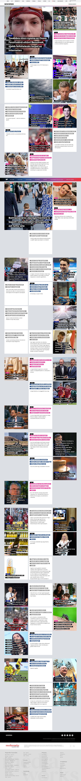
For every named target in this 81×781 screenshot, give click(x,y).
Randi (54, 1)
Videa (23, 1)
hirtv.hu (24, 765)
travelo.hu (44, 765)
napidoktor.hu (44, 762)
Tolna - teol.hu (8, 777)
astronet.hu (44, 754)
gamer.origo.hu (45, 759)
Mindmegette (17, 1)
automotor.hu (44, 756)
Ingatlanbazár (60, 1)
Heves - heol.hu (8, 768)
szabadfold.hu (26, 763)
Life (12, 1)
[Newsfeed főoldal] (9, 735)
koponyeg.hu (62, 765)
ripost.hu (62, 752)
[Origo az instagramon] (67, 735)
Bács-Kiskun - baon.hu (9, 754)
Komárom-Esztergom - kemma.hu (12, 771)
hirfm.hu (61, 776)
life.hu (61, 755)
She (49, 1)
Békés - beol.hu (8, 757)
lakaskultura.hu (45, 757)
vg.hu (24, 773)
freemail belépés (72, 4)
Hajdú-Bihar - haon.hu (9, 766)
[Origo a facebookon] (62, 735)
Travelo (39, 1)
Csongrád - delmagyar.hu (10, 760)
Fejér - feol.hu (8, 763)
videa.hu (62, 766)
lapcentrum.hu (63, 768)
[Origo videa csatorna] (70, 735)
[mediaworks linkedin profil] (74, 746)
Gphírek (44, 1)
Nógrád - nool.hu (8, 772)
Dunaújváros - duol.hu (9, 762)
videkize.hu (44, 769)
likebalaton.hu (44, 760)
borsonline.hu (44, 777)
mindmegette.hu (45, 763)
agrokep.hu (25, 774)
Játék (66, 1)
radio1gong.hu (63, 774)
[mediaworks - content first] (12, 746)
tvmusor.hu (44, 771)
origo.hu (25, 766)
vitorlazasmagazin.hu (46, 768)
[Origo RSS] (72, 735)
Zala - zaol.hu (26, 755)
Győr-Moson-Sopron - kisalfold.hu (12, 765)
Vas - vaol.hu (26, 752)
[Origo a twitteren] (65, 735)
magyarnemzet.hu (27, 762)
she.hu (61, 757)
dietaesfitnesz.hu (45, 766)
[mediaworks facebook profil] (70, 746)
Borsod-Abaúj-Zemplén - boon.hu (11, 759)
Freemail (34, 1)
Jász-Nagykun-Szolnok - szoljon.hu (12, 769)
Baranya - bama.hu (9, 756)
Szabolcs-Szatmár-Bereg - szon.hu (12, 775)
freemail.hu (62, 763)
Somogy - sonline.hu (9, 774)
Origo (8, 1)
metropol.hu (62, 754)
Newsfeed (28, 1)
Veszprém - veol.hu (27, 754)
